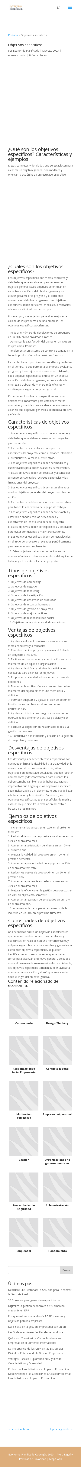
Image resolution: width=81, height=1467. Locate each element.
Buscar (66, 1270)
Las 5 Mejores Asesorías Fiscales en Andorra (35, 1332)
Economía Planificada (26, 50)
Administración (17, 55)
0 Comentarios (38, 55)
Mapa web (55, 1459)
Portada (13, 35)
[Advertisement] (40, 104)
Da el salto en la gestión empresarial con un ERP (37, 1326)
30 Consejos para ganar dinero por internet (34, 1300)
